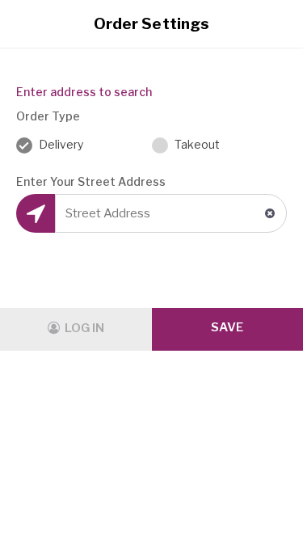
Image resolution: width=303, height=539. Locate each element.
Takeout (196, 144)
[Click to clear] (270, 213)
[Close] (275, 24)
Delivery (59, 144)
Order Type (48, 116)
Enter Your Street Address (91, 181)
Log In (83, 328)
